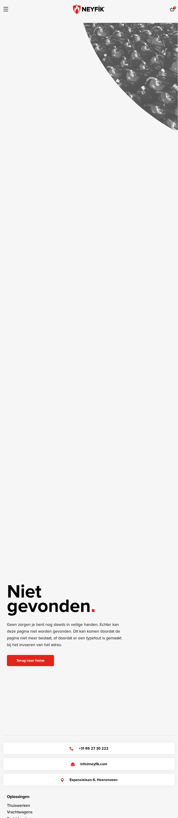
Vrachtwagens (19, 812)
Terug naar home (30, 660)
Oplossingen (18, 796)
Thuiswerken (18, 805)
